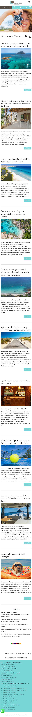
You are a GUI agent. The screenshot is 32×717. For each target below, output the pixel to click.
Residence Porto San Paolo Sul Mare (13, 694)
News (7, 653)
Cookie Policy (22, 658)
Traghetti (13, 653)
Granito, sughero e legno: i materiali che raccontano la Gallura (13, 214)
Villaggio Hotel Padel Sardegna (11, 705)
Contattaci (22, 653)
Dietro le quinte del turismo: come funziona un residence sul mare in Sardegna (16, 104)
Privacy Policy (10, 658)
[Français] (16, 643)
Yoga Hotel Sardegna (9, 709)
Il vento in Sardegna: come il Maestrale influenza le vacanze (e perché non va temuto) (15, 272)
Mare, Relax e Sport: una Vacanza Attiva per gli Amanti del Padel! (15, 441)
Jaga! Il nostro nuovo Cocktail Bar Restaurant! (15, 382)
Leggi (27, 90)
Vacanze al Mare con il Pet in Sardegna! (13, 555)
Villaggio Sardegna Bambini (10, 700)
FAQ (29, 653)
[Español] (20, 643)
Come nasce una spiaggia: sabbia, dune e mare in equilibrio (15, 160)
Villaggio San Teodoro (9, 703)
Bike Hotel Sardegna (9, 707)
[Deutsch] (18, 643)
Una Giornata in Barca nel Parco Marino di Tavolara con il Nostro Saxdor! (15, 498)
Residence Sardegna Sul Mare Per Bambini (15, 688)
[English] (14, 643)
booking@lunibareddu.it (13, 673)
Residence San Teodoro (9, 692)
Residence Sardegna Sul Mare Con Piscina (15, 690)
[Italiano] (12, 643)
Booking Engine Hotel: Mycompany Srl (16, 715)
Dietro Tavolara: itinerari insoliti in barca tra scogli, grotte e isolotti (16, 44)
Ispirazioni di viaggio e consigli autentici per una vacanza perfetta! (16, 328)
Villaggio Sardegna (8, 696)
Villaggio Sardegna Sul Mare (11, 698)
